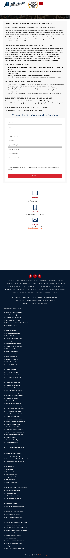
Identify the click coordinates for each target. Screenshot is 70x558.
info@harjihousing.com (35, 228)
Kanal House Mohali (11, 437)
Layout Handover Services (13, 514)
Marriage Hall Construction (13, 546)
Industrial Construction (40, 283)
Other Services (54, 13)
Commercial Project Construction (52, 286)
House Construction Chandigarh (15, 432)
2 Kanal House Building (12, 387)
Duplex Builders (10, 479)
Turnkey (24, 13)
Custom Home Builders (12, 354)
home (19, 13)
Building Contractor (11, 482)
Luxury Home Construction (13, 328)
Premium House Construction (14, 338)
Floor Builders (10, 466)
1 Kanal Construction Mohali (13, 416)
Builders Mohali (17, 297)
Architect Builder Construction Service (16, 530)
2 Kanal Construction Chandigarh (15, 413)
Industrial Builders (11, 493)
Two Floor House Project (13, 456)
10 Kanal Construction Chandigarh (15, 421)
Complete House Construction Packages (17, 322)
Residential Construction (57, 283)
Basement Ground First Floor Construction (17, 458)
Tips (43, 13)
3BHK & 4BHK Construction (13, 464)
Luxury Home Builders (12, 351)
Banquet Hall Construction (13, 535)
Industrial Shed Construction (14, 496)
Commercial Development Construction (17, 520)
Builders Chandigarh (57, 295)
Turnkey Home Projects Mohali (14, 346)
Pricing (30, 13)
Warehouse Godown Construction (15, 501)
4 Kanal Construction (11, 364)
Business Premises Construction (15, 289)
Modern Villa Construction (13, 335)
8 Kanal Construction (12, 361)
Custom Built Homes (11, 325)
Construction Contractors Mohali (26, 300)
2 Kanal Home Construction (13, 377)
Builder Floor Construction (13, 453)
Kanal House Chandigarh (13, 440)
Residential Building (29, 297)
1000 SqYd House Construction (14, 390)
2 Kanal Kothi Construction (13, 374)
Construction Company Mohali (55, 289)
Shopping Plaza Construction (14, 543)
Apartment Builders (11, 474)
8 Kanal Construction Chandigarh (15, 419)
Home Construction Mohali (13, 403)
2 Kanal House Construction (13, 380)
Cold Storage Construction (13, 498)
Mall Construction (11, 538)
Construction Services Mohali (40, 295)
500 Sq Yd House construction (14, 395)
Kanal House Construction (13, 400)
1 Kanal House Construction (13, 317)
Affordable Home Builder (13, 320)
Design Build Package (12, 477)
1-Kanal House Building (12, 393)
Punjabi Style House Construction (15, 341)
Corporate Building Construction (15, 533)
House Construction (11, 356)
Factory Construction (12, 503)
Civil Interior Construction (13, 490)
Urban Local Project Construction (15, 548)
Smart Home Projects (12, 442)
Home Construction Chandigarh (14, 434)
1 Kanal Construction (11, 369)
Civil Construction (42, 280)
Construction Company (28, 280)
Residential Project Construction (47, 297)
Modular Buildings (11, 471)
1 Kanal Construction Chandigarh (15, 406)
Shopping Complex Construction (15, 540)
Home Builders (27, 283)
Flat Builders (9, 469)
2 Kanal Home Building (12, 372)
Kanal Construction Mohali (13, 427)
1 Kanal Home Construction (13, 385)
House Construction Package (14, 312)
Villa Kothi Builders (11, 348)
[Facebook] (30, 276)
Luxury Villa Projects (11, 330)
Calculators (37, 13)
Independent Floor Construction (15, 461)
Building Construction (56, 280)
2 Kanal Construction (11, 367)
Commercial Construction (13, 283)
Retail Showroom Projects (13, 525)
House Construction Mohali (46, 300)
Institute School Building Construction (16, 522)
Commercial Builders (33, 286)
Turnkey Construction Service (16, 286)
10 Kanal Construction (12, 359)
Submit (35, 175)
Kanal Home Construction (13, 424)
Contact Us (63, 13)
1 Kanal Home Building (12, 398)
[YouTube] (39, 276)
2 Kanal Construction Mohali (13, 411)
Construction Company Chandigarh (24, 292)
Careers (47, 13)
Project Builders (10, 451)
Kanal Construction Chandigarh (14, 429)
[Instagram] (35, 276)
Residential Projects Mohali (13, 343)
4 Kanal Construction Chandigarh (15, 408)
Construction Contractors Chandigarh (35, 303)
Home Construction (13, 280)
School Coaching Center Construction (16, 527)
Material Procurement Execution (15, 506)
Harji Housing (42, 555)
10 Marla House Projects (12, 315)
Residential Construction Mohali (46, 292)
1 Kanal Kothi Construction (13, 382)
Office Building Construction (14, 517)
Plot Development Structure (35, 289)
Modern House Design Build (13, 333)
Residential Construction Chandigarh (18, 295)
